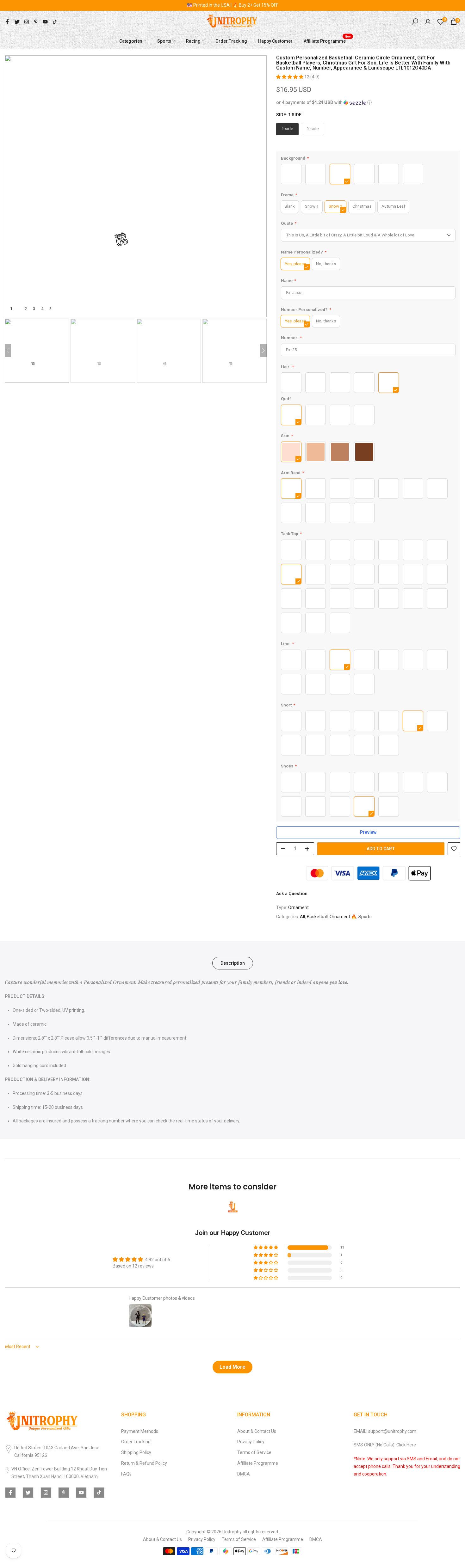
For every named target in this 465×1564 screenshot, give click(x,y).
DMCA (243, 1473)
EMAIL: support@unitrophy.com (385, 1431)
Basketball (317, 916)
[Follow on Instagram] (26, 22)
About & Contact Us (256, 1431)
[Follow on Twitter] (17, 22)
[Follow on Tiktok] (55, 22)
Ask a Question (291, 893)
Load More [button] (232, 1367)
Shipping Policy (136, 1452)
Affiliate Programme (327, 40)
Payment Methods (139, 1431)
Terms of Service (254, 1452)
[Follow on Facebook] (7, 22)
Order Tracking (231, 40)
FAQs (126, 1473)
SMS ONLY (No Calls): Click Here (385, 1444)
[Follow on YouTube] (45, 22)
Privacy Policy (250, 1441)
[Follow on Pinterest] (36, 22)
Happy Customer (275, 40)
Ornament (298, 907)
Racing (193, 40)
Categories (130, 40)
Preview (368, 832)
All (302, 916)
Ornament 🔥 (343, 916)
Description (232, 963)
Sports (164, 40)
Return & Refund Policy (144, 1463)
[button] (290, 76)
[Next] (263, 350)
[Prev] (8, 350)
